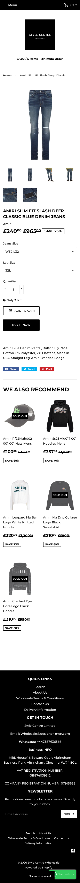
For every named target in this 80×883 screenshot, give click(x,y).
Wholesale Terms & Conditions (40, 698)
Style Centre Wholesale (43, 862)
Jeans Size (10, 243)
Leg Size (9, 262)
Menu (12, 5)
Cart (73, 5)
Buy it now (21, 325)
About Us (40, 692)
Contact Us (40, 704)
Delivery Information (40, 710)
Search (40, 687)
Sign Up (69, 814)
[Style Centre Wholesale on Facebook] (73, 851)
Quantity (9, 281)
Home (7, 75)
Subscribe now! (40, 876)
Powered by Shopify (38, 867)
